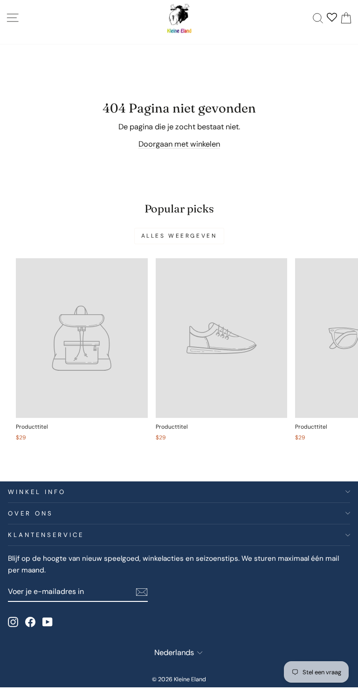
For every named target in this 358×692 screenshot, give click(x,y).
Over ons (30, 513)
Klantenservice (46, 535)
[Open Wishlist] (332, 18)
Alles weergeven (179, 236)
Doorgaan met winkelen (179, 144)
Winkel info (37, 492)
